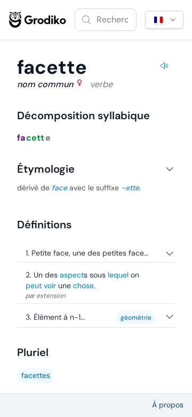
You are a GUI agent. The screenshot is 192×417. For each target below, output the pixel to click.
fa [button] (21, 137)
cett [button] (35, 137)
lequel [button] (118, 275)
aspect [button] (72, 275)
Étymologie (46, 169)
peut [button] (34, 285)
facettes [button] (35, 375)
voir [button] (50, 285)
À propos (167, 405)
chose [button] (83, 285)
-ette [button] (130, 187)
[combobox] (106, 20)
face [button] (59, 187)
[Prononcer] (164, 67)
